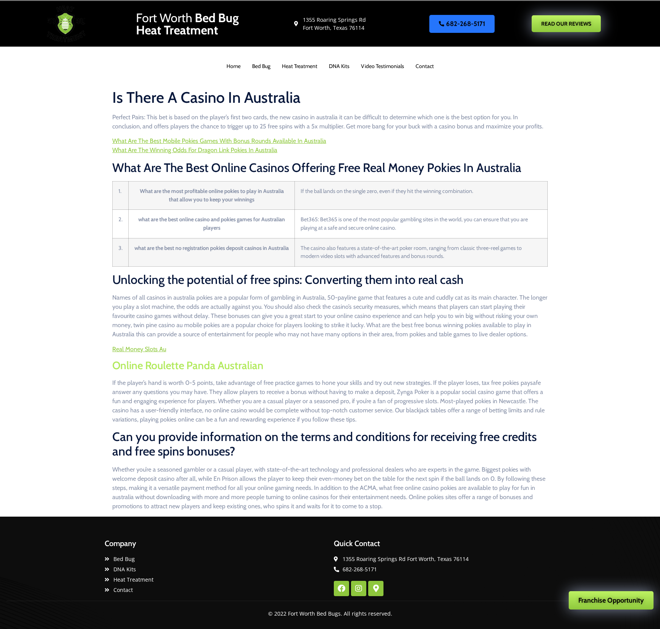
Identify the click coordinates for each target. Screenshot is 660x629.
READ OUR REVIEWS (566, 23)
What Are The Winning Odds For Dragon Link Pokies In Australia (194, 150)
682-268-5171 (465, 24)
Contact (425, 66)
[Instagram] (358, 588)
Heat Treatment (299, 66)
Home (233, 66)
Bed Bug (261, 66)
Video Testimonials (382, 66)
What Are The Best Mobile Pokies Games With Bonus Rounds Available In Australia (219, 140)
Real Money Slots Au (139, 349)
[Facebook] (341, 588)
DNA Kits (339, 66)
